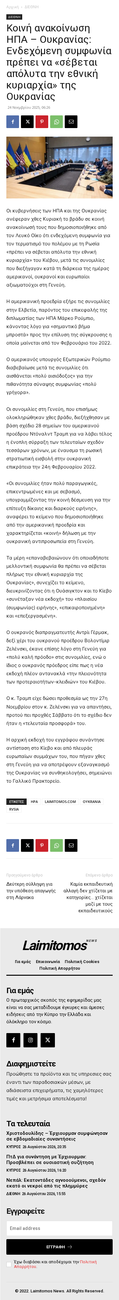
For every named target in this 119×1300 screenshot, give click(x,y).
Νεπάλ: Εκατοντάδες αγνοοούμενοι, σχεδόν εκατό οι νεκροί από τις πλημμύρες (56, 1183)
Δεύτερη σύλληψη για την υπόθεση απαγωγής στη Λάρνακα (31, 890)
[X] (27, 121)
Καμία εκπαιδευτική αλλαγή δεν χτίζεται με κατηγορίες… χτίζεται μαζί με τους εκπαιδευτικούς (88, 897)
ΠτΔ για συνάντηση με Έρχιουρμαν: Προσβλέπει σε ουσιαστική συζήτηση (50, 1159)
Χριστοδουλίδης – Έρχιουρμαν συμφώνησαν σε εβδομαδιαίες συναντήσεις (57, 1136)
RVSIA (14, 809)
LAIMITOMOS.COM (60, 801)
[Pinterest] (42, 121)
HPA (34, 801)
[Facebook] (12, 121)
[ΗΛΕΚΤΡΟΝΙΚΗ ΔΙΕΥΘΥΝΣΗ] (71, 121)
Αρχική (12, 7)
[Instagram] (30, 1040)
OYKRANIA (92, 801)
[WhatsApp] (56, 121)
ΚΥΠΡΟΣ (13, 1147)
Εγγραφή (55, 1247)
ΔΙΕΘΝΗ (32, 7)
